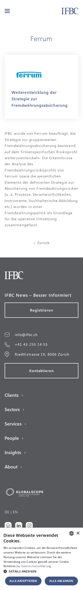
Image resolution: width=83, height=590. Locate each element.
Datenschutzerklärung (36, 566)
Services (13, 423)
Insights (13, 452)
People (12, 438)
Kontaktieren (41, 370)
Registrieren (41, 310)
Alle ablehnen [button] (61, 581)
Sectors (12, 409)
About (11, 466)
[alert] (41, 559)
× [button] (78, 533)
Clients (12, 395)
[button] (7, 11)
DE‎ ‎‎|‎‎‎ (8, 511)
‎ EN (15, 511)
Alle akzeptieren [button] (23, 581)
